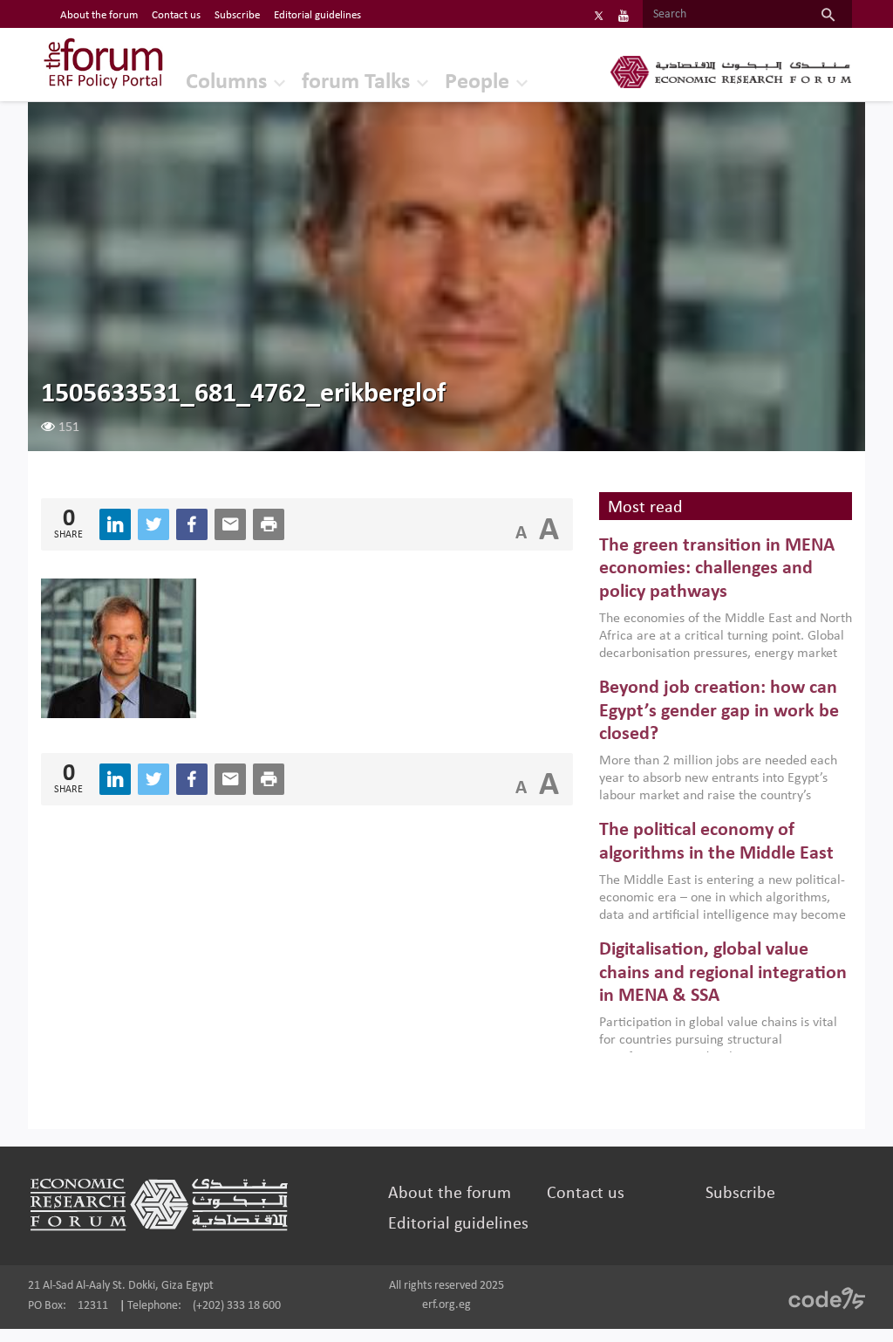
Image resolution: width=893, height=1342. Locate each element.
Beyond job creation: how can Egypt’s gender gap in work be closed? (719, 711)
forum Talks (356, 82)
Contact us (176, 15)
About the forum (99, 15)
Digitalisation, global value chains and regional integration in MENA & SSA (723, 973)
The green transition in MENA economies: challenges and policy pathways (717, 569)
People (477, 82)
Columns (226, 82)
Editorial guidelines (317, 15)
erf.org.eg (446, 1304)
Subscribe (237, 15)
